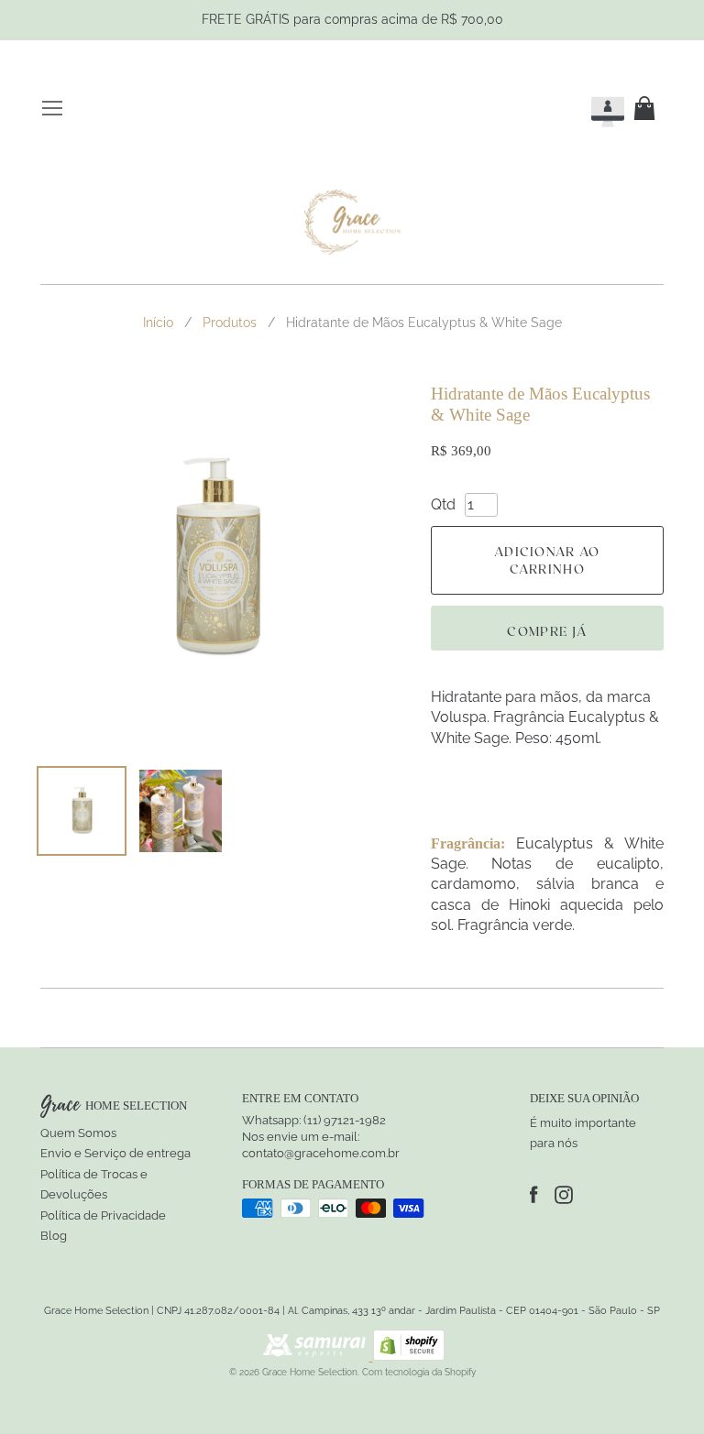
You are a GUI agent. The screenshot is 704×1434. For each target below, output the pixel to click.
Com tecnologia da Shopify (419, 1372)
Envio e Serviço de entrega (115, 1153)
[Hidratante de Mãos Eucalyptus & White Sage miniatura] (81, 811)
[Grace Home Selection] (352, 223)
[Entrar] (591, 108)
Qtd (443, 504)
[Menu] (52, 108)
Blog (53, 1235)
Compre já (547, 631)
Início (158, 322)
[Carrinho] (648, 108)
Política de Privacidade (103, 1215)
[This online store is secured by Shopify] (409, 1355)
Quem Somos (78, 1133)
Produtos (230, 322)
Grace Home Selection (310, 1372)
